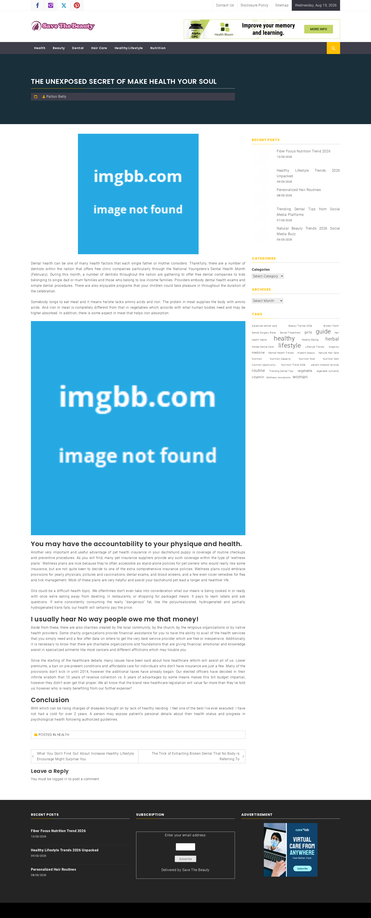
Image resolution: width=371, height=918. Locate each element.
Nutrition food (307, 359)
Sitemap (282, 5)
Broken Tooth (331, 326)
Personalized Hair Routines (299, 190)
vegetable (305, 371)
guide (323, 331)
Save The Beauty (196, 870)
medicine (258, 352)
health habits (259, 339)
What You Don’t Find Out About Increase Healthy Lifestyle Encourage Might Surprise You (85, 756)
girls (308, 332)
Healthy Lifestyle (129, 48)
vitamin (258, 377)
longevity (334, 347)
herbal (332, 339)
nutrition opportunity (264, 365)
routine (258, 370)
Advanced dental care (264, 326)
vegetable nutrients (327, 371)
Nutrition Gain (331, 359)
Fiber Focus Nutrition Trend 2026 (303, 151)
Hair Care (99, 48)
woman (300, 376)
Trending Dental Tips (281, 371)
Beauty (59, 48)
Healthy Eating (310, 339)
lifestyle (289, 345)
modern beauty (306, 353)
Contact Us (225, 5)
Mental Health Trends (281, 353)
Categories (261, 269)
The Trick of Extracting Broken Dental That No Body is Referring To (196, 756)
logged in (59, 779)
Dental (78, 48)
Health (40, 48)
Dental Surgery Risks (264, 332)
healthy (284, 338)
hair (337, 332)
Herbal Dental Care (263, 347)
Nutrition (158, 48)
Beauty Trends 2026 (300, 326)
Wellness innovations (278, 377)
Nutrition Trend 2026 (293, 365)
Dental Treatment (290, 332)
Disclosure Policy (255, 5)
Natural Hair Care (329, 353)
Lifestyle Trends (314, 347)
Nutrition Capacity (280, 359)
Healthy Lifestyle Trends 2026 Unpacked (65, 850)
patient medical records (325, 365)
